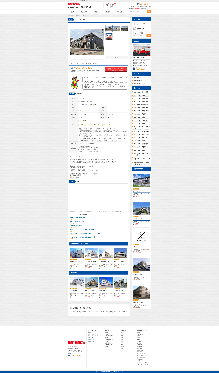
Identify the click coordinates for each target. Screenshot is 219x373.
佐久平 (122, 346)
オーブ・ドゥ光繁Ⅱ (89, 290)
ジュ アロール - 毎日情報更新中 (86, 143)
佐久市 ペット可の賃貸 (84, 149)
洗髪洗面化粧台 (141, 359)
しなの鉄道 (81, 104)
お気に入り (107, 5)
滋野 (78, 293)
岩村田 (79, 264)
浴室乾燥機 (139, 346)
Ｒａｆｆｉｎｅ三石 (119, 261)
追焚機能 (139, 343)
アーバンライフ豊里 (138, 302)
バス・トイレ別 (141, 353)
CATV (138, 335)
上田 (93, 311)
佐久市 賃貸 (81, 146)
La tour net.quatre (75, 261)
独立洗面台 (139, 348)
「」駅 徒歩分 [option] (76, 259)
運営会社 (108, 12)
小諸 (89, 311)
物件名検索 (91, 341)
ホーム (72, 12)
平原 (107, 311)
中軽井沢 (84, 311)
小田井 (86, 101)
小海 (141, 305)
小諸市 (106, 334)
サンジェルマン (103, 290)
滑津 (122, 264)
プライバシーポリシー (93, 335)
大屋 (93, 293)
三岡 (107, 264)
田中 (115, 311)
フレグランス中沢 (118, 290)
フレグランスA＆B (137, 219)
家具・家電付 (140, 352)
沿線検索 (96, 12)
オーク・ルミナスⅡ (104, 261)
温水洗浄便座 (140, 350)
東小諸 (122, 341)
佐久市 (83, 101)
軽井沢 (78, 311)
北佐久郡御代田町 (109, 335)
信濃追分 (97, 311)
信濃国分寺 (124, 311)
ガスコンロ (139, 344)
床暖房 (138, 339)
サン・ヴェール (137, 191)
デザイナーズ (140, 334)
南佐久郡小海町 (108, 344)
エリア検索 (84, 12)
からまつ (135, 246)
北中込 (93, 264)
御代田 (87, 104)
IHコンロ (139, 341)
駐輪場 (138, 332)
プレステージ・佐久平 (90, 261)
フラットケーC (74, 290)
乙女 (122, 344)
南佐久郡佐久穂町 (109, 343)
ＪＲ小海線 (73, 264)
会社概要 (90, 332)
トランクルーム (141, 355)
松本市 (106, 346)
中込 (141, 193)
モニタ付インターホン (142, 362)
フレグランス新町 (137, 274)
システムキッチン (141, 361)
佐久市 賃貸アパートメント (85, 147)
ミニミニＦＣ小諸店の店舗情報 (91, 70)
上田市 (106, 341)
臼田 (122, 293)
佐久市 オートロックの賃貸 (85, 151)
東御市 (106, 337)
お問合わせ (120, 12)
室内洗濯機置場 (141, 357)
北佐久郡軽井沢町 (109, 339)
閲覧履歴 (113, 5)
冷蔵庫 (138, 337)
